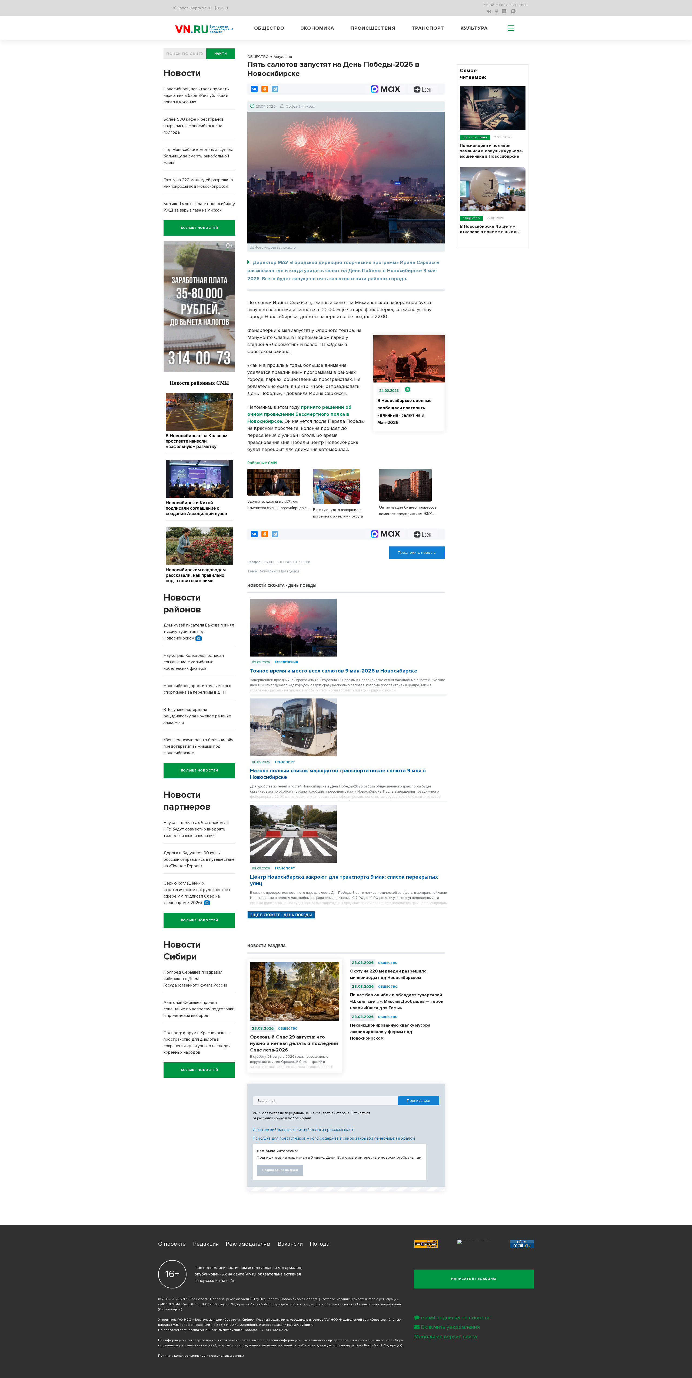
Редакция (206, 1244)
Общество (269, 28)
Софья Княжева (300, 106)
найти (220, 54)
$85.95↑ (221, 8)
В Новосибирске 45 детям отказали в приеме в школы (490, 229)
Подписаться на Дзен (280, 1170)
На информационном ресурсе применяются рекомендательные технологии (218, 1340)
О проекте (172, 1244)
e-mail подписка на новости (455, 1317)
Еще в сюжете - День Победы (281, 914)
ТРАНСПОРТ (284, 762)
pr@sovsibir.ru (233, 1330)
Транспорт (428, 28)
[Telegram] (275, 89)
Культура (474, 28)
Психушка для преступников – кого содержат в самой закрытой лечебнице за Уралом (334, 1138)
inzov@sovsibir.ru (300, 1325)
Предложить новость (417, 552)
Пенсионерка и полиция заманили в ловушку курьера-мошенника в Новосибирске (491, 151)
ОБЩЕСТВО (288, 1029)
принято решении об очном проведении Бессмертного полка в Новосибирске (299, 414)
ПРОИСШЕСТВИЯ (475, 137)
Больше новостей (199, 228)
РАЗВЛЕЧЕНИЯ (286, 662)
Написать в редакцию (474, 1279)
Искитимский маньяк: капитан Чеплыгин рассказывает (303, 1129)
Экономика (317, 28)
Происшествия (373, 28)
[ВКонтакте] (254, 89)
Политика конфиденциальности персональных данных (201, 1356)
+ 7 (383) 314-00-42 (224, 1325)
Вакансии (290, 1244)
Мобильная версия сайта (445, 1336)
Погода (320, 1244)
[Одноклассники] (264, 89)
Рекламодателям (248, 1244)
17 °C (207, 8)
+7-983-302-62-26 (274, 1330)
